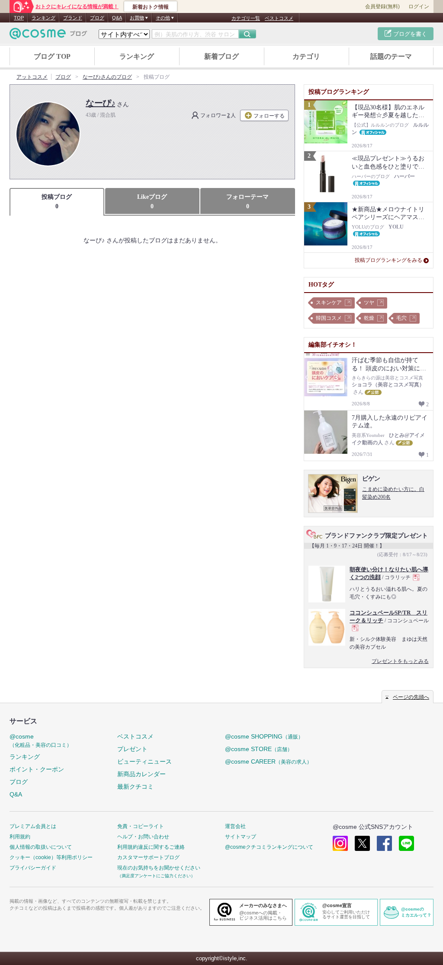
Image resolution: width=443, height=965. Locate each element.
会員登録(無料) (382, 6)
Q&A (117, 17)
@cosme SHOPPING (264, 736)
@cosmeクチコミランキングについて (269, 847)
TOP (19, 17)
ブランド (72, 17)
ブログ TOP (52, 56)
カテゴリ (306, 56)
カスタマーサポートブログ (148, 857)
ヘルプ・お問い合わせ (143, 837)
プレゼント (132, 748)
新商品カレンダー (141, 774)
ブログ (97, 17)
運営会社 (235, 826)
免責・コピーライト (140, 826)
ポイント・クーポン (37, 769)
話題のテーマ (391, 56)
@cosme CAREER (268, 761)
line (406, 843)
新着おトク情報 (150, 7)
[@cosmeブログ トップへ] (48, 33)
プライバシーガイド (33, 868)
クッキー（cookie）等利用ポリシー (51, 857)
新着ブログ (221, 56)
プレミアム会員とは (33, 826)
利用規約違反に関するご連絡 (151, 847)
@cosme (41, 740)
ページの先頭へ (411, 697)
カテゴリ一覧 (245, 18)
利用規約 (20, 837)
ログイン (418, 6)
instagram (340, 843)
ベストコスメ (279, 18)
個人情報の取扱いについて (41, 847)
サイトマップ (240, 837)
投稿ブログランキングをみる (388, 260)
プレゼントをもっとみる (400, 661)
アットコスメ (32, 77)
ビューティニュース (144, 761)
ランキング (43, 17)
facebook (384, 843)
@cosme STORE (258, 748)
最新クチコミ (135, 786)
